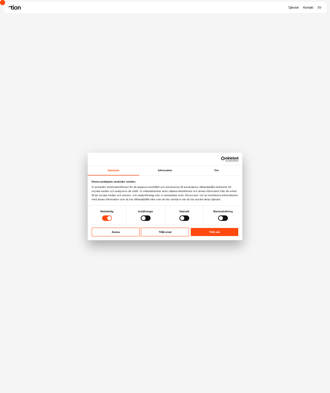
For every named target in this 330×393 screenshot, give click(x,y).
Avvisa (116, 232)
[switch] (146, 218)
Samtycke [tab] (113, 170)
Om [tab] (216, 170)
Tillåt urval (165, 232)
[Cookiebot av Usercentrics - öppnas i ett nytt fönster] (223, 159)
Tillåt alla (214, 232)
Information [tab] (165, 170)
